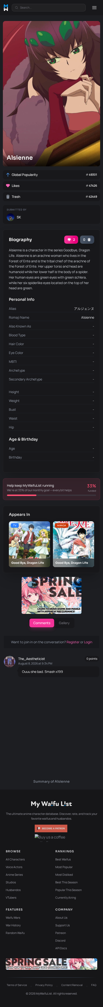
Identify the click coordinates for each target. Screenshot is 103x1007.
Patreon (60, 933)
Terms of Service (17, 985)
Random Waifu (15, 933)
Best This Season (66, 882)
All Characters (15, 859)
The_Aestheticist (31, 658)
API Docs (61, 948)
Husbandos (13, 890)
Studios (11, 882)
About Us (61, 918)
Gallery (64, 623)
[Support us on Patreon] (51, 828)
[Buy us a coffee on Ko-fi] (51, 838)
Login (88, 642)
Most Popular (64, 867)
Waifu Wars (13, 918)
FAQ (93, 985)
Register (73, 642)
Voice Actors (14, 867)
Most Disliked (64, 875)
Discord (60, 940)
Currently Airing (65, 898)
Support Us (62, 925)
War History (13, 925)
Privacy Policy (44, 985)
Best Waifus (63, 859)
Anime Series (14, 875)
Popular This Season (68, 890)
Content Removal (72, 985)
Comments (41, 623)
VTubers (11, 898)
